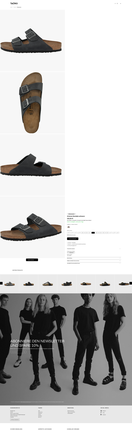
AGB (39, 410)
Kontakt (11, 412)
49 (117, 232)
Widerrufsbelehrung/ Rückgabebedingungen (17, 414)
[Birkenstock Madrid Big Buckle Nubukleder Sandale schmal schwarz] (85, 283)
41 (89, 232)
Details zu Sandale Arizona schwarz (73, 260)
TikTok (103, 412)
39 (82, 232)
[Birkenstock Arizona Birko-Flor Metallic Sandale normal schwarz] (9, 283)
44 (100, 232)
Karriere (39, 414)
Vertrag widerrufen (15, 419)
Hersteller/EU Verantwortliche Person (73, 263)
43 (96, 232)
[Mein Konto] (117, 4)
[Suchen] (115, 4)
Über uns (39, 417)
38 (79, 232)
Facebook (104, 414)
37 (75, 232)
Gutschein (12, 417)
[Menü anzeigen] (121, 4)
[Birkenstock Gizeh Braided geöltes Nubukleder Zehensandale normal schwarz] (47, 283)
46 (107, 232)
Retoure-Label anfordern (14, 413)
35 (68, 232)
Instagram (104, 410)
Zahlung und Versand (13, 415)
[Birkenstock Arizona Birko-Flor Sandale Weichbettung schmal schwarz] (28, 283)
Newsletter (40, 415)
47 (110, 232)
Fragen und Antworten (71, 412)
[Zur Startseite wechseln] (14, 3)
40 (86, 232)
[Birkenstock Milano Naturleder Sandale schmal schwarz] (66, 283)
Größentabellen (70, 413)
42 (93, 232)
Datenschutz (40, 412)
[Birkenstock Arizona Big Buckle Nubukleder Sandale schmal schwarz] (104, 283)
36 (72, 232)
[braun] (68, 226)
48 (114, 232)
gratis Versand (77, 220)
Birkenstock (71, 214)
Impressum (40, 413)
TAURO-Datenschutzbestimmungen (26, 401)
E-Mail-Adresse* (14, 351)
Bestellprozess (12, 410)
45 (103, 232)
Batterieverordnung (71, 410)
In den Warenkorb (72, 238)
